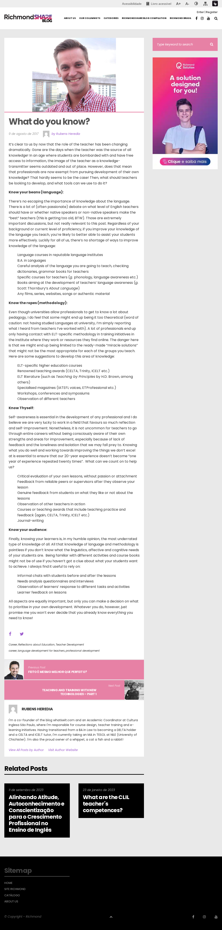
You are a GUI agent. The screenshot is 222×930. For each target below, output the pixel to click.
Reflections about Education (36, 644)
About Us (11, 901)
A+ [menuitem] (178, 3)
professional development (83, 650)
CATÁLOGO (12, 895)
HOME (8, 883)
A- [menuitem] (187, 3)
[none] (196, 3)
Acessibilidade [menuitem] (132, 4)
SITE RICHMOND (15, 889)
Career (13, 644)
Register (212, 12)
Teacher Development (70, 644)
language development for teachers (41, 650)
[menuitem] (158, 4)
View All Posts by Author (26, 750)
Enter (200, 12)
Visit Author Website (63, 750)
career (13, 650)
